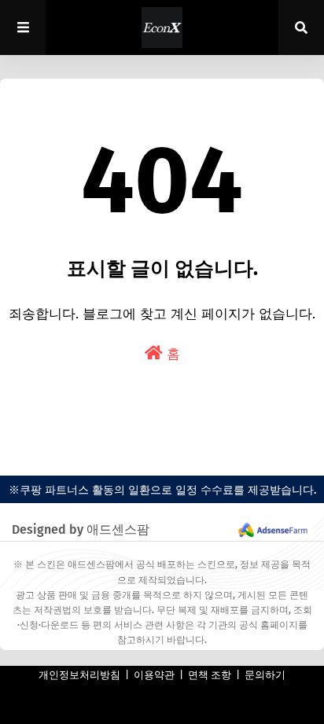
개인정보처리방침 (79, 675)
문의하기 (265, 675)
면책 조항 (209, 675)
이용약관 (154, 675)
